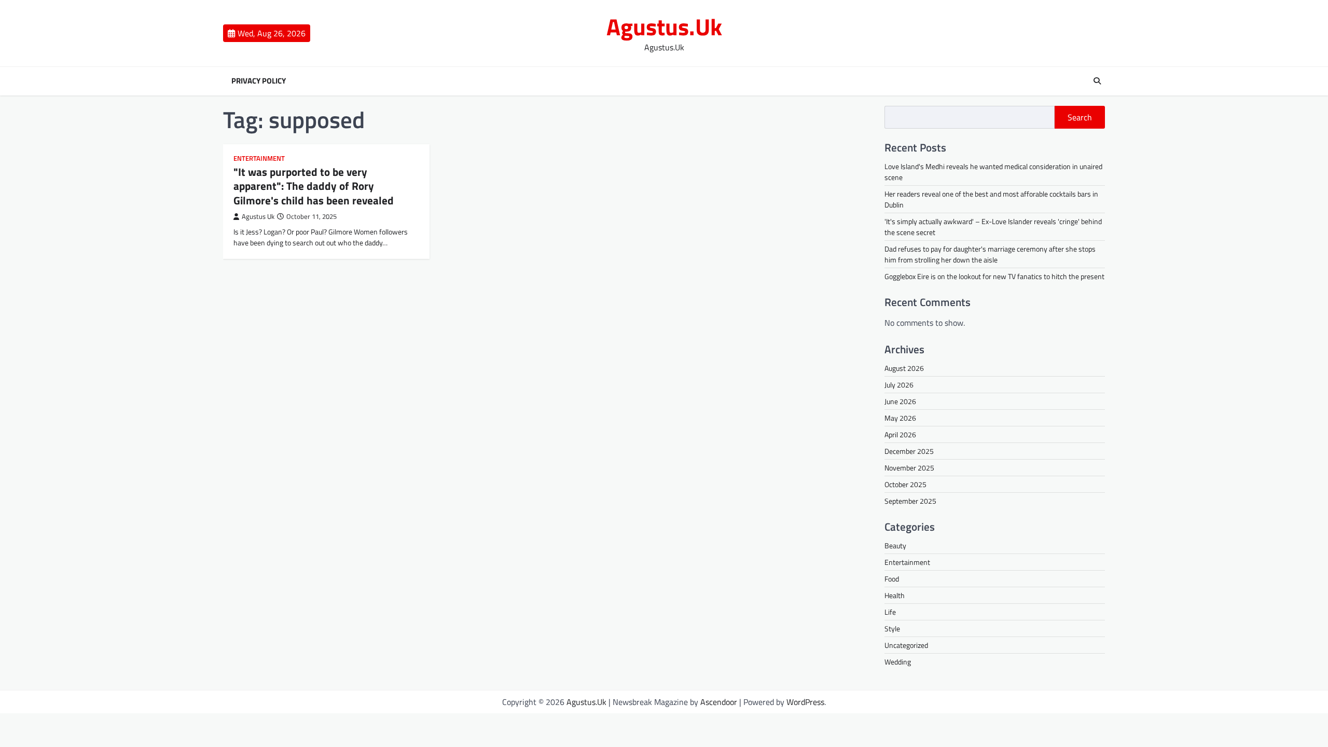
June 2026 (900, 401)
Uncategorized (906, 645)
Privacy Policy (258, 81)
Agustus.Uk (664, 26)
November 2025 (909, 467)
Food (891, 578)
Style (892, 628)
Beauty (895, 545)
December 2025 (909, 451)
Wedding (897, 661)
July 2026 (899, 384)
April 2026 (900, 434)
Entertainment (259, 158)
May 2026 (900, 417)
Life (890, 611)
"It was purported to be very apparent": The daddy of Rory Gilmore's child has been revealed (313, 186)
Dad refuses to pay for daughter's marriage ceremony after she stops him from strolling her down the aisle (990, 254)
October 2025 (905, 484)
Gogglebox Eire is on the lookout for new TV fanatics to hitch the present (994, 276)
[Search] (1097, 81)
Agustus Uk (258, 217)
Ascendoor (718, 702)
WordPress (805, 702)
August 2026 (904, 368)
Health (894, 595)
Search (1080, 117)
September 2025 (910, 500)
